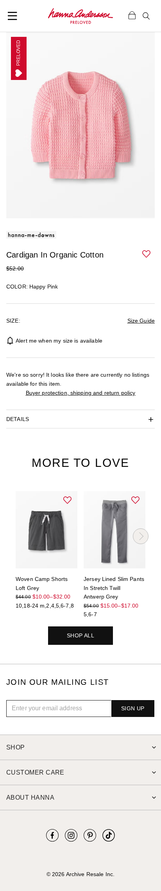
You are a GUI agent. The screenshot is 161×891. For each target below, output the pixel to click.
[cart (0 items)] (132, 14)
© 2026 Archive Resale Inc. (80, 874)
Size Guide (141, 321)
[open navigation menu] (12, 16)
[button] (147, 254)
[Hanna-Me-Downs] (80, 16)
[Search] (146, 16)
